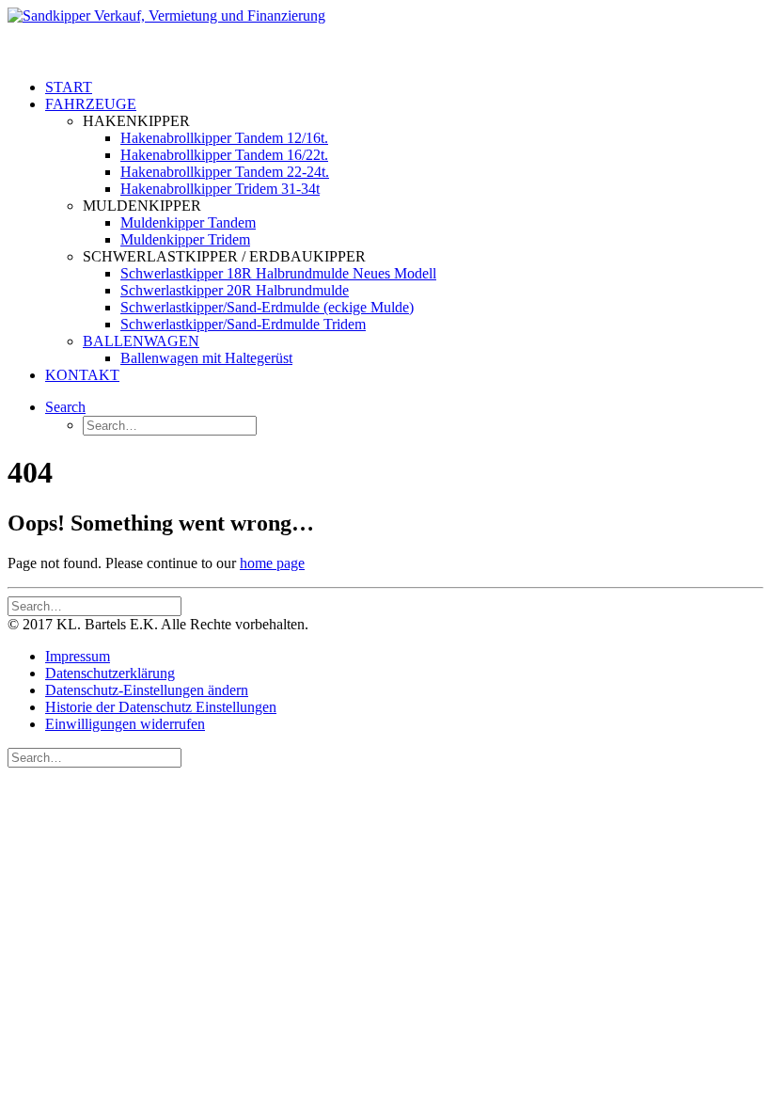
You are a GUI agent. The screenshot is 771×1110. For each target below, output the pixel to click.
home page (272, 563)
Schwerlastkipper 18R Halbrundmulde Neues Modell (278, 273)
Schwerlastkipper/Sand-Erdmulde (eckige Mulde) (267, 307)
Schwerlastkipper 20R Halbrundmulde (234, 290)
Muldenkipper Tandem (188, 222)
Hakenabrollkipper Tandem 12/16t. (224, 138)
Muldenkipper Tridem (185, 239)
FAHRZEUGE (90, 104)
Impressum (77, 656)
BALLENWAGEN (141, 341)
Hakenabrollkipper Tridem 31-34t (220, 189)
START (68, 87)
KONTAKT (82, 375)
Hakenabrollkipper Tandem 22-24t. (224, 172)
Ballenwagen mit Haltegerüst (206, 358)
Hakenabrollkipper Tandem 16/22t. (224, 155)
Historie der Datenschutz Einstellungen (160, 707)
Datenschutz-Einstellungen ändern (146, 690)
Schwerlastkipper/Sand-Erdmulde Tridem (243, 324)
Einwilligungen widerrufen (125, 724)
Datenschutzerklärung (110, 673)
